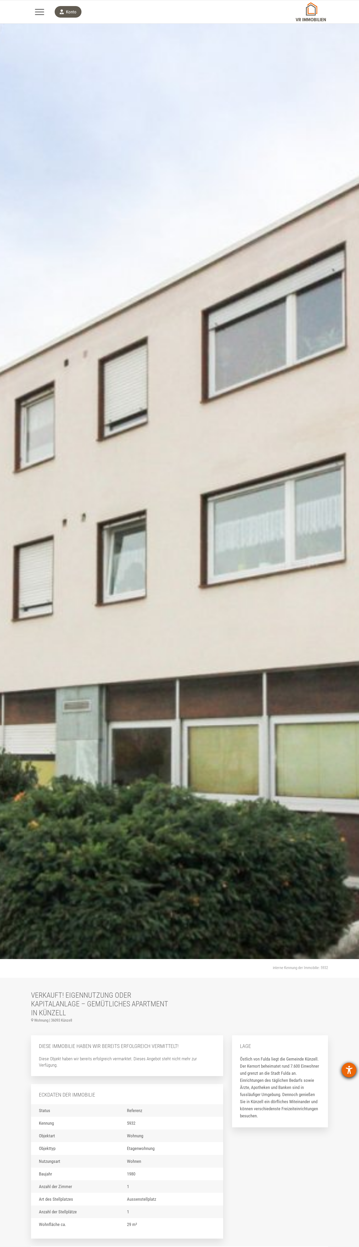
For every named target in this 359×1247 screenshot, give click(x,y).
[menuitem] (39, 11)
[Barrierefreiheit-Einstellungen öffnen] (349, 1070)
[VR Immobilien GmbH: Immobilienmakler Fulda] (311, 11)
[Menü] (39, 11)
